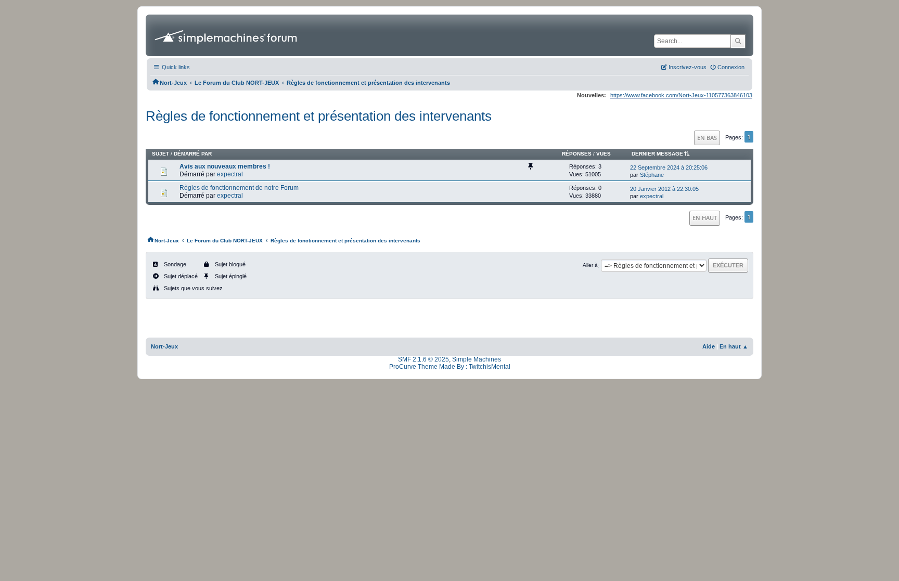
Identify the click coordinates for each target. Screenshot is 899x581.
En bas (707, 137)
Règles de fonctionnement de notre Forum (239, 187)
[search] (738, 41)
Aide (708, 346)
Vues (603, 154)
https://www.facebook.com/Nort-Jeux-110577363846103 (681, 95)
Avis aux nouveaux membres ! (224, 166)
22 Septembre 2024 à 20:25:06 (669, 167)
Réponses (577, 154)
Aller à (590, 265)
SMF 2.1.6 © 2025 (423, 359)
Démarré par (193, 154)
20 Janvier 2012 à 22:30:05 (664, 189)
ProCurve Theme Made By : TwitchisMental (449, 366)
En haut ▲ (734, 346)
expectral (230, 174)
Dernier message (657, 154)
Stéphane (652, 175)
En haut (704, 218)
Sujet (160, 154)
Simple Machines (476, 359)
